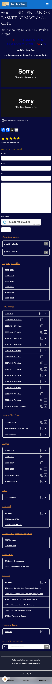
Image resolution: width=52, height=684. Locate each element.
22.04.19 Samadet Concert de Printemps (20, 605)
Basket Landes (10, 434)
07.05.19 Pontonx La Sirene (15, 616)
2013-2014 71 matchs (13, 388)
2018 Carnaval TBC (12, 519)
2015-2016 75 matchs (13, 375)
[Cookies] (5, 679)
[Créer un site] (9, 680)
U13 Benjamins (10, 497)
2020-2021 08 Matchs (13, 344)
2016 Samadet (10, 546)
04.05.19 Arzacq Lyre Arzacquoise (18, 610)
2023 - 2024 (9, 281)
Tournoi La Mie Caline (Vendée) (16, 428)
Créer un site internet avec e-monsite (26, 660)
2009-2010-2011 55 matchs (15, 406)
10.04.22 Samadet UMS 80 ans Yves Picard (21, 599)
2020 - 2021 (9, 298)
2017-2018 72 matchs (13, 363)
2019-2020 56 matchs (13, 351)
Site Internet (6, 174)
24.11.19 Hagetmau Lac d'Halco (17, 567)
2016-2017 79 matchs (13, 369)
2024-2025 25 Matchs (13, 320)
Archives (8, 513)
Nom (3, 154)
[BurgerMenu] (47, 4)
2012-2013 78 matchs (13, 394)
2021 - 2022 (9, 292)
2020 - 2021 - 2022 (12, 475)
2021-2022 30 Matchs (13, 338)
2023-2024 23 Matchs (13, 326)
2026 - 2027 (11, 243)
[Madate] (26, 680)
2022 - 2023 (9, 287)
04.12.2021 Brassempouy (14, 561)
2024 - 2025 (9, 276)
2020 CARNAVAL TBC (13, 525)
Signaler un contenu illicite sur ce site (26, 663)
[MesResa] (42, 680)
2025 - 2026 (11, 252)
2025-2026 (9, 314)
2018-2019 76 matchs (13, 357)
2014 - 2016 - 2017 (12, 481)
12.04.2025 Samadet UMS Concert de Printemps (23, 588)
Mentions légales (26, 674)
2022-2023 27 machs (13, 332)
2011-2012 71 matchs (13, 400)
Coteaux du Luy (11, 422)
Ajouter (6, 230)
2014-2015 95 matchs (13, 381)
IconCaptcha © (36, 224)
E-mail (3, 164)
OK (46, 647)
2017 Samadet (10, 540)
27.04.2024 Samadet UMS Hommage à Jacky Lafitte (24, 594)
